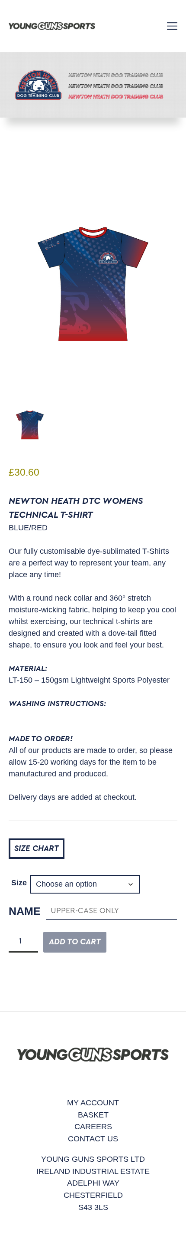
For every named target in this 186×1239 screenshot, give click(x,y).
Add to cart (75, 942)
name (25, 911)
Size (19, 882)
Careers (93, 1126)
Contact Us (93, 1138)
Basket (93, 1114)
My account (93, 1102)
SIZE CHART (36, 849)
